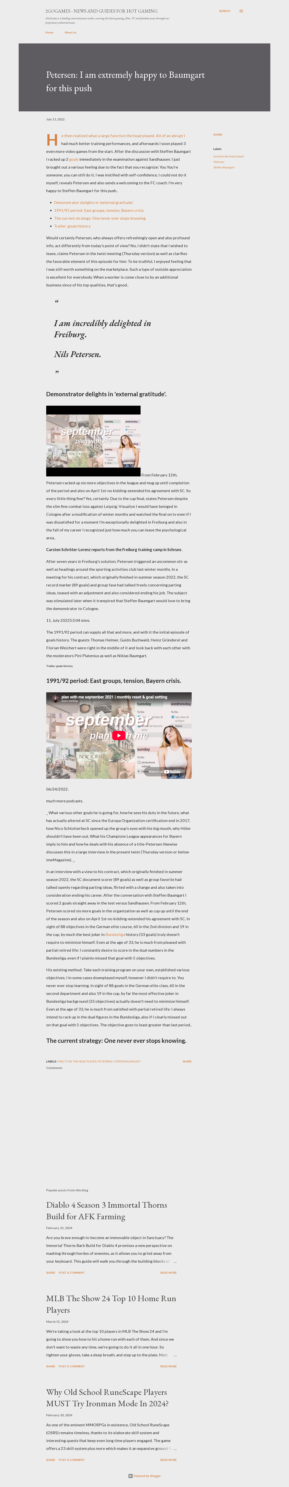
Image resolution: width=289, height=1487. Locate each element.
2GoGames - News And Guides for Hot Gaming (101, 11)
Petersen (218, 161)
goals (74, 159)
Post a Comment (72, 1272)
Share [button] (217, 134)
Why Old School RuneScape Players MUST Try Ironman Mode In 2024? (107, 1397)
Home (49, 32)
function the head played (228, 156)
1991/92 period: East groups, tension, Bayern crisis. (99, 210)
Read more (168, 1272)
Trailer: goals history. (72, 226)
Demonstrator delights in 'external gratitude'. (93, 202)
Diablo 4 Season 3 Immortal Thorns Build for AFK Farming (106, 1210)
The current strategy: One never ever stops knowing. (100, 218)
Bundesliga (115, 934)
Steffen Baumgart (223, 167)
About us (70, 32)
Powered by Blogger (147, 1476)
